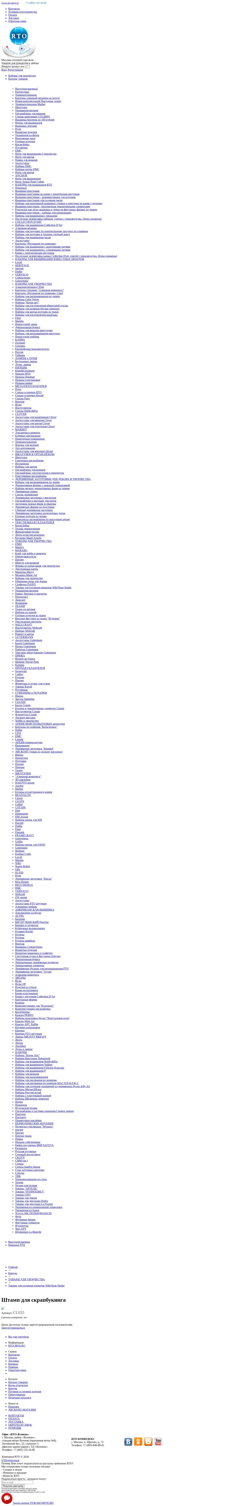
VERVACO (21, 274)
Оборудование (16, 1394)
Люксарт (20, 599)
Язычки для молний (27, 445)
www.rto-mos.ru (10, 3)
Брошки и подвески (26, 925)
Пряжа (19, 1139)
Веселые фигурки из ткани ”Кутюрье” (37, 618)
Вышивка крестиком (27, 190)
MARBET (21, 429)
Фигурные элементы (27, 1222)
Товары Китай (23, 686)
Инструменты (23, 407)
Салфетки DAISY (25, 584)
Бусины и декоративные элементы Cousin (39, 708)
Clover (19, 798)
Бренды (12, 1273)
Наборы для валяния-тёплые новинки (37, 308)
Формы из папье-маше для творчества (37, 565)
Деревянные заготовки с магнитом (35, 497)
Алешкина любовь (26, 906)
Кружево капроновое (27, 1027)
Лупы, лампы (23, 364)
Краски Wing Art (24, 1021)
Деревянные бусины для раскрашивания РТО (42, 968)
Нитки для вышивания (28, 122)
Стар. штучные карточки (29, 1169)
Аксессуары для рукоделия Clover (35, 426)
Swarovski (21, 671)
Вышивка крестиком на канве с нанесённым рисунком (47, 194)
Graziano (20, 345)
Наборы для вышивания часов (33, 237)
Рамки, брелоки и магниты (31, 593)
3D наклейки (22, 779)
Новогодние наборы (27, 336)
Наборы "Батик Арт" (27, 1055)
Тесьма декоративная (27, 528)
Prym (18, 129)
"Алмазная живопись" (28, 776)
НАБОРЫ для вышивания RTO (33, 184)
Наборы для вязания (27, 1073)
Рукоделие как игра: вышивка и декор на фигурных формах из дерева (56, 209)
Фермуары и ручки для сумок (32, 683)
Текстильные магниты (28, 621)
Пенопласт (21, 596)
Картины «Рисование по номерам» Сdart (39, 293)
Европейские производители (32, 348)
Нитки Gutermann (25, 646)
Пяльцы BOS (23, 373)
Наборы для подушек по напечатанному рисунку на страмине (51, 231)
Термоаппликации (26, 94)
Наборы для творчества (22, 75)
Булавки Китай (24, 931)
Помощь (13, 1367)
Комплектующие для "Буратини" (34, 1005)
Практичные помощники (30, 438)
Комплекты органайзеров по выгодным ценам (42, 519)
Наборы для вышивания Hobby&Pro (36, 1061)
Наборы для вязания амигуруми (34, 330)
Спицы (19, 1163)
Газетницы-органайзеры (29, 460)
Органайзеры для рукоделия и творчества (39, 472)
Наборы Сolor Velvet (27, 299)
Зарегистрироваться (13, 1327)
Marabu (19, 321)
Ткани (19, 770)
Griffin (19, 841)
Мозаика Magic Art (26, 575)
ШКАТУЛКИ (23, 773)
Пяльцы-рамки (24, 383)
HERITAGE (22, 265)
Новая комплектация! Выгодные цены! (38, 101)
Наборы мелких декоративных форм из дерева (42, 488)
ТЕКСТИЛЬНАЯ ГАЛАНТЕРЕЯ (34, 522)
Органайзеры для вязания (30, 113)
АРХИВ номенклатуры (28, 742)
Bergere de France (25, 658)
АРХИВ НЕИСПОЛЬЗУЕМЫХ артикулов (40, 723)
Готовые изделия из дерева (31, 516)
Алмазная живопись (27, 974)
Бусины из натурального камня (33, 792)
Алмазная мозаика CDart (29, 287)
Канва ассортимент (26, 990)
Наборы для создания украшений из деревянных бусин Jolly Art (52, 1086)
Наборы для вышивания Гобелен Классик (39, 1067)
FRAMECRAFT (24, 835)
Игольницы (22, 463)
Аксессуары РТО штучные (31, 903)
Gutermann (21, 847)
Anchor (19, 785)
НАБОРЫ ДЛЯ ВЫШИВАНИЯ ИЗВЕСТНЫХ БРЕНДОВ (49, 259)
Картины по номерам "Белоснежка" (36, 726)
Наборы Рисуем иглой (28, 1092)
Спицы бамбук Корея (27, 1166)
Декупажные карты (26, 568)
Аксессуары (22, 163)
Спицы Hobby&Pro (26, 410)
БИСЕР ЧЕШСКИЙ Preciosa (32, 922)
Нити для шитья (24, 156)
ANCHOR (21, 175)
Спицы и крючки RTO (28, 392)
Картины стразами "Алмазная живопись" (39, 290)
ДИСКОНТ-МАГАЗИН (22, 1409)
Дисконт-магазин (25, 717)
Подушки (20, 761)
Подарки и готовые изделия (24, 1391)
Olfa (17, 869)
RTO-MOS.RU (16, 1345)
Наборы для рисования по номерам (36, 1080)
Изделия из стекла (25, 987)
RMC (18, 888)
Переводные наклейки (28, 1120)
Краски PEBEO (24, 1015)
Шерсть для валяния (27, 562)
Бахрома (20, 919)
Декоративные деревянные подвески (36, 962)
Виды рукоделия (18, 1385)
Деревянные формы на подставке (34, 506)
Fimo (18, 318)
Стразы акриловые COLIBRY (32, 116)
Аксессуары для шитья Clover (32, 423)
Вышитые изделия (26, 132)
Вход (4, 69)
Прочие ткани (23, 1135)
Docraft (19, 823)
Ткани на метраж (25, 609)
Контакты (14, 8)
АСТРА (19, 915)
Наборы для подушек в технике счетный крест (42, 234)
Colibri (19, 804)
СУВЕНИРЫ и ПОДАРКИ (31, 692)
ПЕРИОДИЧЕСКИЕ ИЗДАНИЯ (34, 1123)
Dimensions (21, 813)
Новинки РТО (16, 1245)
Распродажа (22, 91)
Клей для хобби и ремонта (30, 553)
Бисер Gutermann (25, 643)
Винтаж (19, 401)
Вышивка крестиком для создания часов (38, 200)
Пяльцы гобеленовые (27, 1142)
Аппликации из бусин (28, 912)
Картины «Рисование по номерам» (35, 243)
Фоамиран (21, 603)
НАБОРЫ (21, 1052)
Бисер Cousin (22, 705)
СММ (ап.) (21, 1160)
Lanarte (19, 739)
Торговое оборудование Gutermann (35, 652)
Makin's (19, 547)
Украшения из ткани (27, 1210)
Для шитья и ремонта (27, 432)
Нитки (19, 1101)
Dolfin (18, 826)
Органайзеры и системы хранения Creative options (44, 1111)
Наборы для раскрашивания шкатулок (37, 333)
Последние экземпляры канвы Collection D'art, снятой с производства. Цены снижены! (66, 256)
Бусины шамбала (25, 940)
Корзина (13, 1363)
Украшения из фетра (27, 135)
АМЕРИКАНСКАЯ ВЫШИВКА (34, 909)
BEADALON (23, 795)
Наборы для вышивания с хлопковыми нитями (42, 249)
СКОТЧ (19, 1157)
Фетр (18, 1216)
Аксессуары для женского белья (34, 451)
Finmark (19, 832)
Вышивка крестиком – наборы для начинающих (43, 212)
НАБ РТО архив (24, 782)
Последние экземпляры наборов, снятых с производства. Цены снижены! (58, 218)
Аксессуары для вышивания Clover (35, 417)
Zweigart (20, 342)
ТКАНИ (20, 606)
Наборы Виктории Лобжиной (32, 1058)
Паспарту (20, 1117)
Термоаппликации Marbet (30, 104)
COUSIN (20, 702)
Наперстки (21, 757)
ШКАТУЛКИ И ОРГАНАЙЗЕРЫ (34, 454)
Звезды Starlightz (24, 699)
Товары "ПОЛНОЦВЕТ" (29, 1191)
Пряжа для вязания (26, 160)
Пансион (20, 1114)
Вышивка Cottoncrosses (28, 946)
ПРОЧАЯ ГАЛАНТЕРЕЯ (30, 668)
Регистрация (15, 69)
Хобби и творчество (27, 720)
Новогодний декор (26, 324)
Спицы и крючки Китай (29, 395)
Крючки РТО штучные (28, 1033)
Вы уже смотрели (18, 1336)
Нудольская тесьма (26, 1108)
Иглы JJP (20, 984)
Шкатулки (21, 107)
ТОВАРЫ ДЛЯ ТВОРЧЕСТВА (33, 541)
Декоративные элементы (29, 965)
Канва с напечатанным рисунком (34, 252)
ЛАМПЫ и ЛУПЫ (26, 358)
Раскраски (21, 1148)
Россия (19, 352)
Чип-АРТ (20, 1228)
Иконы (19, 695)
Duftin (18, 271)
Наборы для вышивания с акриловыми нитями (42, 246)
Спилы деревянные (26, 494)
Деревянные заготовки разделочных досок (40, 513)
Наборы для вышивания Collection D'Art (38, 225)
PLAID (19, 872)
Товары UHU (23, 1194)
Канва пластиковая (26, 993)
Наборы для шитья (26, 466)
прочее (19, 1129)
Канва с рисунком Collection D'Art (35, 996)
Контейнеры (22, 1011)
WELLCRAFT (23, 624)
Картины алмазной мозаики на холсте (37, 98)
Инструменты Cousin (27, 711)
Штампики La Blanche (28, 1231)
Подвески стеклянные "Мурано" (34, 1126)
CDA (18, 733)
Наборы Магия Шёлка (28, 1089)
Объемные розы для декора (31, 581)
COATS (19, 801)
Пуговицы (21, 147)
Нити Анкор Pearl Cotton (29, 181)
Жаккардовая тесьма (27, 531)
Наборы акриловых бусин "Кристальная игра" (42, 1018)
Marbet (19, 788)
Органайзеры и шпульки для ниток (35, 500)
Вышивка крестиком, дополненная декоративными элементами (52, 206)
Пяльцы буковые (25, 376)
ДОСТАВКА (16, 1421)
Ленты (19, 1042)
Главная (13, 1267)
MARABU (21, 550)
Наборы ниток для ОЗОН (30, 844)
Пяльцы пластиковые (27, 379)
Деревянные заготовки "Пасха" (33, 878)
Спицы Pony (22, 398)
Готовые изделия (25, 141)
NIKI (18, 863)
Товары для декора (26, 1197)
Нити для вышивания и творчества (35, 153)
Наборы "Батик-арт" (27, 302)
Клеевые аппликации (27, 435)
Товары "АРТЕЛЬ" (26, 1188)
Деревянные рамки (26, 491)
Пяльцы (19, 767)
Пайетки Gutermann (26, 649)
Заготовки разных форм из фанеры (35, 503)
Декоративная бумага (27, 327)
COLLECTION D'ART (28, 221)
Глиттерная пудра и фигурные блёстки (38, 956)
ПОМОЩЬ (14, 1427)
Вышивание (22, 745)
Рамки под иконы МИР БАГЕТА (34, 1145)
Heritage (19, 850)
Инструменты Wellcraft (28, 627)
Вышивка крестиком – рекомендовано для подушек (45, 197)
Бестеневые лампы (26, 361)
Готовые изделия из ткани (30, 615)
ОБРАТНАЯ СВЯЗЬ (20, 1424)
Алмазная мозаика (26, 228)
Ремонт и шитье (24, 634)
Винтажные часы (25, 138)
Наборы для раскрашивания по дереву (37, 296)
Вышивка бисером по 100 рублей (34, 119)
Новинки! (21, 187)
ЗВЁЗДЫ (20, 977)
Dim (17, 810)
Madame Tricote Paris (27, 661)
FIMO (18, 544)
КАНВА (20, 339)
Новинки (13, 1406)
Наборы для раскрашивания (31, 1077)
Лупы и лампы (24, 1049)
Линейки (20, 1046)
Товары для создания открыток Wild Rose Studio (43, 587)
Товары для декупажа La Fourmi (34, 1204)
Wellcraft (20, 894)
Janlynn (19, 268)
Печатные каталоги (19, 1397)
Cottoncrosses (22, 277)
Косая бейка (22, 144)
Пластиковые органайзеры (30, 476)
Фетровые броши (25, 1219)
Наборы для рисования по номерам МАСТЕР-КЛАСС (47, 1083)
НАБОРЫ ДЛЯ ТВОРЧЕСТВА (33, 283)
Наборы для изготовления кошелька (36, 314)
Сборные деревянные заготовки (34, 510)
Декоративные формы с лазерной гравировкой (42, 485)
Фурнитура (21, 1225)
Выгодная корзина (19, 1241)
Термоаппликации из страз (31, 1179)
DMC (18, 150)
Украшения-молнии (26, 110)
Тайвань (20, 355)
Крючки (20, 1030)
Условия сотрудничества (22, 11)
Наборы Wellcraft (25, 630)
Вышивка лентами (26, 125)
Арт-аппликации (25, 448)
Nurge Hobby (22, 866)
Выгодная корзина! (26, 88)
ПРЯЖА (20, 655)
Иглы (18, 404)
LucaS (18, 262)
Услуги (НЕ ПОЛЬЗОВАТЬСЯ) (33, 1213)
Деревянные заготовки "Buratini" (34, 748)
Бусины (19, 677)
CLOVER (20, 414)
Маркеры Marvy (24, 572)
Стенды (19, 1173)
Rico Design (22, 881)
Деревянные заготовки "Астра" (33, 971)
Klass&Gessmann (25, 370)
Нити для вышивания (28, 178)
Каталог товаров (18, 78)
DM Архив (21, 816)
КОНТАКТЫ (16, 1415)
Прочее (19, 559)
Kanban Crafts (23, 853)
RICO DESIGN (24, 884)
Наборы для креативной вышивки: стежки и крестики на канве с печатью (58, 203)
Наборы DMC (23, 166)
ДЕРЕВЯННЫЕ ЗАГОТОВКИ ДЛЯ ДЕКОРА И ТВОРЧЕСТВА (53, 479)
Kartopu (19, 665)
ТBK (18, 1176)
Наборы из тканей (25, 612)
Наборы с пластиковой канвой (33, 1095)
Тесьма (19, 1182)
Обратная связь (17, 21)
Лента (18, 1039)
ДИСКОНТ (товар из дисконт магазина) (38, 751)
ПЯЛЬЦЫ (21, 367)
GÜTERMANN (24, 637)
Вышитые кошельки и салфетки (34, 953)
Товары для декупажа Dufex (31, 1200)
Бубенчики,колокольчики (30, 928)
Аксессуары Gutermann (28, 640)
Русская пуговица (25, 1151)
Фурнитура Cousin (26, 714)
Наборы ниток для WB (28, 819)
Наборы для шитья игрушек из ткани (37, 311)
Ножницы (21, 1104)
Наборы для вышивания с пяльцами (36, 215)
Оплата (12, 14)
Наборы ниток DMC (27, 169)
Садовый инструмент (27, 1154)
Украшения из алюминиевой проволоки (38, 1207)
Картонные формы (26, 999)
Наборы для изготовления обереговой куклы (41, 305)
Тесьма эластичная (26, 1185)
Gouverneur (21, 280)
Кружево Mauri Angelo (28, 537)
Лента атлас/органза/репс (30, 534)
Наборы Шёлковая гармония (32, 1098)
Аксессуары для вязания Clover (33, 420)
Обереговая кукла (25, 556)
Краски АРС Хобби (26, 1024)
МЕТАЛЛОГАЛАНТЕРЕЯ (31, 386)
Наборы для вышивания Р (30, 1070)
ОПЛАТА (14, 1418)
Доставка (13, 18)
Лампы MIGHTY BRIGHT (30, 1036)
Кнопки (19, 1002)
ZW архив (21, 897)
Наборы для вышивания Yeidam (33, 1064)
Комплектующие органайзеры (33, 1008)
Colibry (19, 674)
